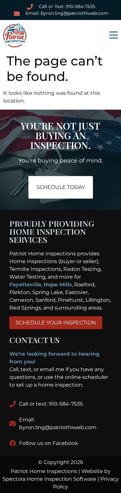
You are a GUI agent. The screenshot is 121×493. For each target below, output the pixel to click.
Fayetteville (25, 284)
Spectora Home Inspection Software (49, 479)
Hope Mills (58, 284)
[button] (91, 35)
